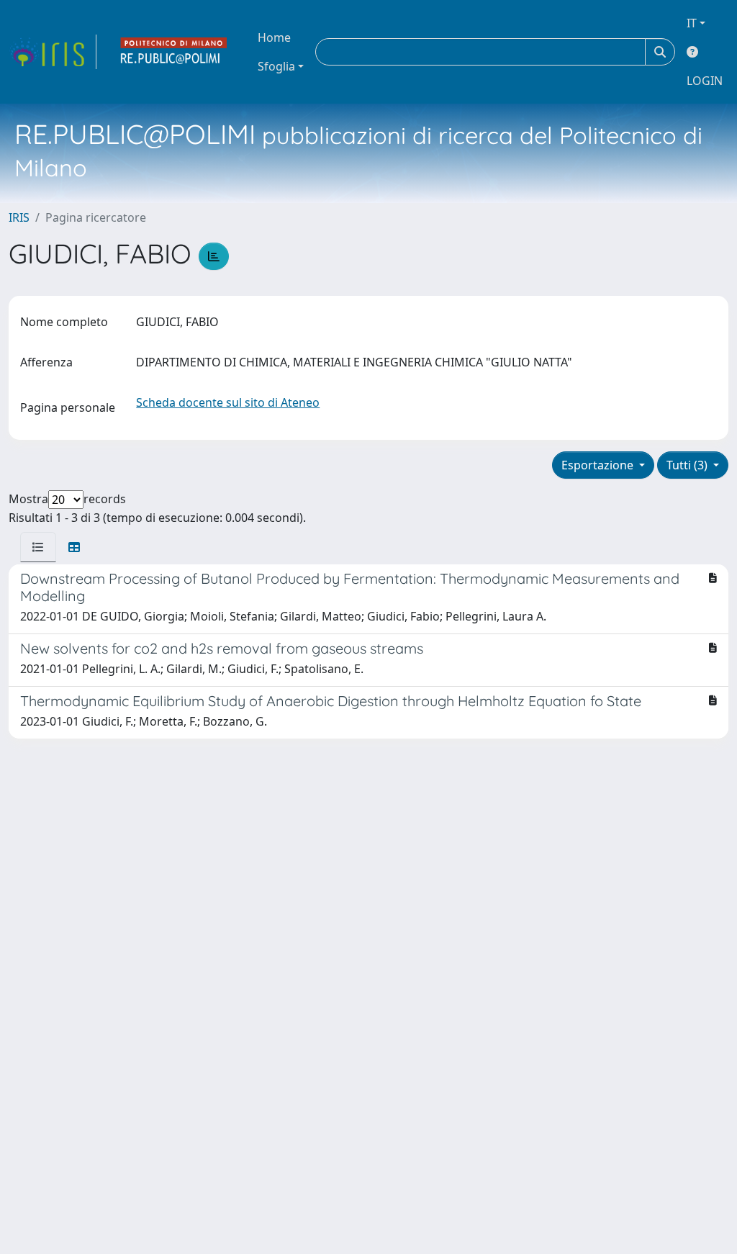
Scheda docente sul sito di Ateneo (228, 402)
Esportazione (598, 465)
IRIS (19, 217)
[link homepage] (52, 52)
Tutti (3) (688, 465)
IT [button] (692, 23)
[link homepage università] (174, 52)
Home (274, 37)
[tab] (38, 547)
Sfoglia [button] (276, 66)
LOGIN (705, 81)
